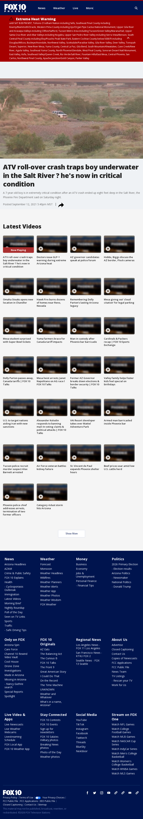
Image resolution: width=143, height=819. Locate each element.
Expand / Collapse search (136, 8)
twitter (95, 793)
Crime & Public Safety (17, 573)
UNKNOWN (47, 689)
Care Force (11, 649)
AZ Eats (45, 649)
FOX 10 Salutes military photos (49, 738)
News (9, 559)
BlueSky (80, 746)
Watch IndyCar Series (124, 749)
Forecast (45, 564)
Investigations (12, 670)
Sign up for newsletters (47, 730)
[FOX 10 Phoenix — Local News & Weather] (16, 8)
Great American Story (53, 671)
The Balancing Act (51, 654)
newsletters (137, 793)
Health (8, 582)
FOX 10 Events (49, 724)
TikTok (80, 724)
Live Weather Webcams (12, 730)
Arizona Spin (11, 645)
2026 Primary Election (125, 564)
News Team (119, 671)
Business (81, 564)
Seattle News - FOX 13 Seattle (87, 662)
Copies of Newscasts (124, 658)
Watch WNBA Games (124, 769)
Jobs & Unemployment (85, 574)
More (89, 8)
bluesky (123, 793)
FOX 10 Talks (48, 662)
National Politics (121, 582)
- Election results (122, 568)
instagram (102, 793)
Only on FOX (14, 639)
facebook (87, 793)
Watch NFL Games (123, 724)
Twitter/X (81, 737)
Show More (72, 533)
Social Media (86, 714)
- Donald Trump (121, 586)
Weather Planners (51, 582)
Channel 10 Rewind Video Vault (15, 655)
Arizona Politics (121, 573)
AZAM (8, 568)
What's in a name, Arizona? (51, 703)
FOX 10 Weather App (17, 749)
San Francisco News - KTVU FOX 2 (89, 654)
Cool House (11, 661)
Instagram (82, 729)
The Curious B (48, 658)
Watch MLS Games (123, 773)
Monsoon (46, 568)
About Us (119, 639)
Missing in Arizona (15, 679)
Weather (47, 559)
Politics (118, 559)
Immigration (11, 594)
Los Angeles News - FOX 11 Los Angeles (88, 646)
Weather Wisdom (50, 600)
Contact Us (118, 654)
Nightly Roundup (14, 607)
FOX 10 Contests (50, 720)
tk (116, 793)
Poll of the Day (13, 612)
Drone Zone (11, 666)
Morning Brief (12, 603)
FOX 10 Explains (14, 577)
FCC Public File (120, 667)
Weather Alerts (49, 586)
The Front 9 (47, 667)
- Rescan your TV (122, 680)
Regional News (88, 639)
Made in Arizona (14, 675)
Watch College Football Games (121, 730)
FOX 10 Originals (47, 641)
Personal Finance (86, 581)
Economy (81, 568)
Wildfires (45, 577)
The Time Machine (51, 685)
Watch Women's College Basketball (123, 762)
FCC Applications (122, 662)
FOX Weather (48, 604)
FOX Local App (13, 744)
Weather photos (50, 756)
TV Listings (118, 676)
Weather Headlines (51, 573)
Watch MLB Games (123, 736)
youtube (109, 793)
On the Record (49, 680)
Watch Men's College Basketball (124, 755)
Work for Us (119, 685)
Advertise (117, 645)
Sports (8, 621)
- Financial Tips (85, 585)
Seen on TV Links (14, 616)
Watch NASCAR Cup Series (124, 742)
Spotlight (9, 696)
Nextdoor (82, 751)
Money (81, 559)
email (130, 793)
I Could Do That (49, 676)
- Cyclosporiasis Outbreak (13, 588)
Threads (81, 742)
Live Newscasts (13, 724)
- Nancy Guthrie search (13, 685)
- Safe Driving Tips (15, 630)
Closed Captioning (123, 649)
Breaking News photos (49, 746)
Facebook (82, 733)
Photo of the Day (50, 752)
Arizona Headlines (15, 564)
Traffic (8, 625)
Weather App (48, 591)
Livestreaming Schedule (12, 738)
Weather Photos (50, 595)
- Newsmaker (120, 577)
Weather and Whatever (48, 695)
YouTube (81, 720)
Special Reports (13, 691)
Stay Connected (53, 714)
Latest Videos (12, 599)
